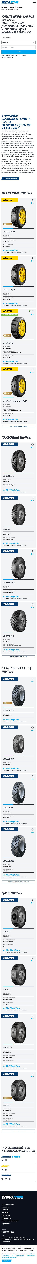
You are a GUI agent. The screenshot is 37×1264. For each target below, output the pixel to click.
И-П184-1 (8, 636)
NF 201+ (7, 1047)
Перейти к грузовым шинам (18, 656)
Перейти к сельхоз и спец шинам (18, 881)
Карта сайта (6, 1224)
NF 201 (6, 990)
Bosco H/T (9, 290)
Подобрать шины (9, 178)
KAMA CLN (8, 710)
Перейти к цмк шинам (19, 1131)
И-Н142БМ (9, 583)
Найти (19, 51)
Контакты (5, 1210)
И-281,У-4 (8, 476)
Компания (5, 1207)
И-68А (6, 529)
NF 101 (6, 932)
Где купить (6, 1212)
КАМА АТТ (8, 861)
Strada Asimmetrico (15, 401)
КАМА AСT (8, 808)
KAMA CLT (8, 759)
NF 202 (6, 1105)
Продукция (6, 1215)
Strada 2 (8, 343)
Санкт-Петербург (7, 57)
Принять (6, 1261)
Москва (17, 55)
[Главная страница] (9, 2)
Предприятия (6, 1218)
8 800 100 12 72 (7, 1232)
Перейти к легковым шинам (18, 426)
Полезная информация (10, 1221)
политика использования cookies (22, 1254)
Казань (24, 55)
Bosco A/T (9, 232)
